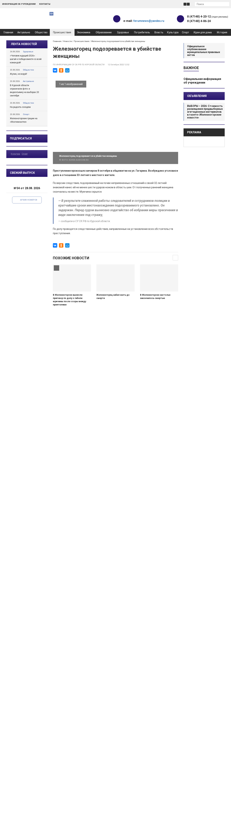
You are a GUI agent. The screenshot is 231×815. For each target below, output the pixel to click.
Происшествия (62, 32)
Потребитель (142, 32)
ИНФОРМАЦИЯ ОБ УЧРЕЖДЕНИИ (19, 4)
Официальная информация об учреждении (202, 80)
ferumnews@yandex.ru (148, 21)
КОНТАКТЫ (44, 4)
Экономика (83, 32)
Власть (158, 32)
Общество (41, 32)
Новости (67, 41)
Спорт (185, 32)
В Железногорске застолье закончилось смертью (155, 296)
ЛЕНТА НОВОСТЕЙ (24, 44)
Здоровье (123, 32)
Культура (172, 32)
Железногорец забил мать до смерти (113, 296)
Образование (104, 32)
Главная (8, 32)
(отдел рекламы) (207, 16)
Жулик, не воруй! (18, 74)
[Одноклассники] (61, 70)
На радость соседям (20, 107)
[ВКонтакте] (55, 70)
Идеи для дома (203, 32)
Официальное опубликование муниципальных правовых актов (203, 50)
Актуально (23, 32)
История (222, 32)
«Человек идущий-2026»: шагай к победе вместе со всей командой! (26, 59)
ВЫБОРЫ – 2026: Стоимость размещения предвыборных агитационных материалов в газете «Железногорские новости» (205, 112)
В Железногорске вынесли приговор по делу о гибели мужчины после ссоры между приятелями (69, 300)
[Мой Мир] (67, 70)
